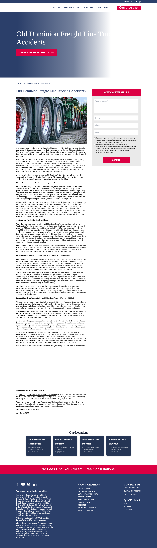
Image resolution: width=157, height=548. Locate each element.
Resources (88, 8)
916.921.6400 (130, 7)
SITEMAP (127, 506)
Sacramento (34, 443)
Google (59, 404)
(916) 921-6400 (34, 452)
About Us (56, 8)
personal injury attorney (34, 336)
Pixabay (36, 409)
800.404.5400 (136, 491)
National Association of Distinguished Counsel (51, 402)
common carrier (54, 232)
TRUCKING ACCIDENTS (86, 491)
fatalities (64, 179)
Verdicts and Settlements (49, 406)
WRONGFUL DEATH (85, 502)
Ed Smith (22, 395)
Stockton (86, 443)
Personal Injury (71, 8)
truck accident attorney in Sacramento (41, 395)
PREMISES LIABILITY (85, 510)
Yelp (67, 404)
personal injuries (48, 179)
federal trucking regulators (68, 224)
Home (19, 83)
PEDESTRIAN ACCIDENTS (87, 499)
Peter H (26, 409)
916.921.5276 (132, 494)
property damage (35, 179)
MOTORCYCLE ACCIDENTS (88, 494)
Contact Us (103, 8)
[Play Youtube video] (51, 368)
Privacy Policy (21, 520)
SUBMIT (116, 160)
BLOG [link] (126, 504)
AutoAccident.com (36, 439)
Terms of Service (36, 520)
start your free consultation (36, 52)
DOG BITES (82, 505)
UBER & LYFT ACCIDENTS (87, 508)
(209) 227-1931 (61, 452)
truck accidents (22, 179)
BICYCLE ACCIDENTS (85, 497)
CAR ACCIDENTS (84, 489)
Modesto (60, 443)
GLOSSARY (128, 509)
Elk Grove (113, 443)
